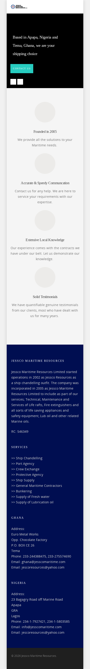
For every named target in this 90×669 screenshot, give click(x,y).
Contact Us (22, 68)
